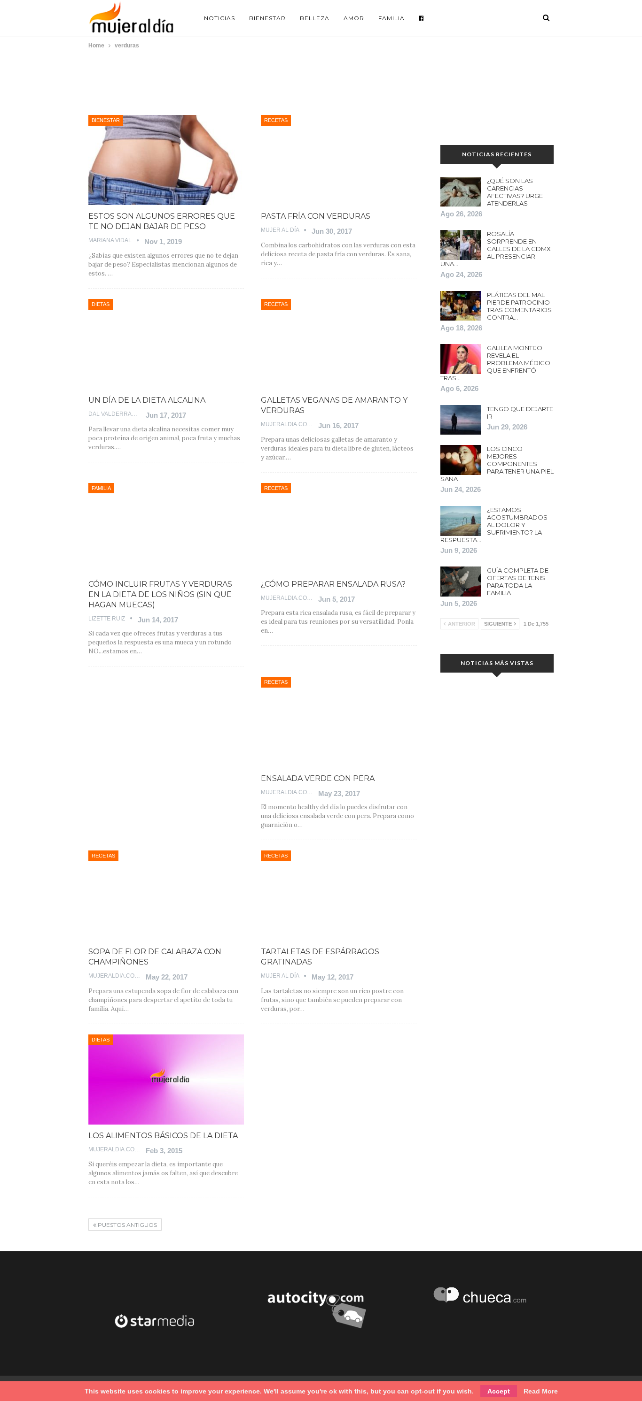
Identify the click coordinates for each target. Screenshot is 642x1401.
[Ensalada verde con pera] (338, 722)
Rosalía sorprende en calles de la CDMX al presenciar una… (495, 249)
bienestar (106, 120)
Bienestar (267, 18)
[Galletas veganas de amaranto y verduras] (338, 344)
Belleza (314, 18)
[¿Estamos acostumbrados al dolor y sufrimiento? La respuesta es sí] (460, 521)
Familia (391, 18)
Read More (541, 1391)
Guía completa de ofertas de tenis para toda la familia (517, 582)
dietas (101, 304)
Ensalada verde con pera (318, 778)
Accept (498, 1391)
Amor (354, 18)
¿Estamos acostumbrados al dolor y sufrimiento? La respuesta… (494, 525)
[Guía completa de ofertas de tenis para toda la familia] (460, 582)
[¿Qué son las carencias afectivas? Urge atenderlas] (460, 192)
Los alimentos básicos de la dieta (163, 1135)
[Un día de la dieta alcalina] (166, 344)
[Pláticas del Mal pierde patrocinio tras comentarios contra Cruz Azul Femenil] (460, 306)
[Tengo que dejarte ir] (460, 420)
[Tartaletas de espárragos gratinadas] (338, 895)
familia (101, 488)
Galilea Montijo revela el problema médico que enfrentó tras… (495, 363)
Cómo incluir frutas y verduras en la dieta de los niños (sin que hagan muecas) (160, 594)
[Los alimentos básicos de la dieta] (166, 1079)
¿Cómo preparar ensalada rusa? (333, 584)
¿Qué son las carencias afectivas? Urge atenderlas (515, 192)
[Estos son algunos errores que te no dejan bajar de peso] (166, 160)
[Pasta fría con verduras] (338, 160)
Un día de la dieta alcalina (146, 400)
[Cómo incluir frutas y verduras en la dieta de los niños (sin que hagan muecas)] (166, 528)
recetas (276, 120)
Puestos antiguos (126, 1224)
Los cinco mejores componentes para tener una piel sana (497, 463)
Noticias (219, 18)
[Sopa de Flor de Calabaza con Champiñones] (166, 895)
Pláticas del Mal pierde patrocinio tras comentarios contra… (519, 306)
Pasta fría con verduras (315, 216)
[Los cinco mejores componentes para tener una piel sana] (460, 460)
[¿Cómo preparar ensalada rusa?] (338, 528)
